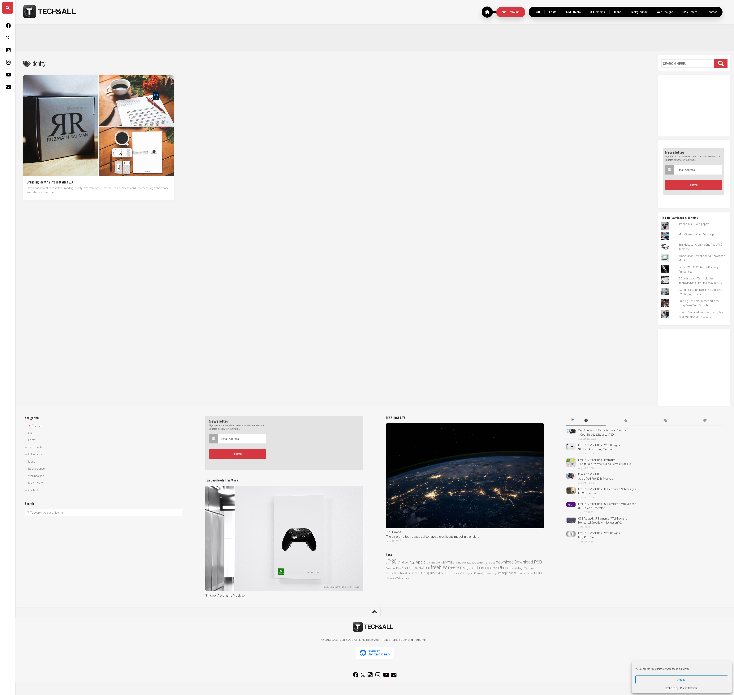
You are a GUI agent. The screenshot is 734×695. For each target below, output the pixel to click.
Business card (469, 562)
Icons (617, 12)
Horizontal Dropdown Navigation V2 (600, 522)
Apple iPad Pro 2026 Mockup (595, 478)
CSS (493, 562)
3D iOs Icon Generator (591, 508)
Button (480, 563)
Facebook (391, 568)
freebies (439, 567)
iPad (494, 568)
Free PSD (455, 568)
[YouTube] (7, 74)
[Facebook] (7, 25)
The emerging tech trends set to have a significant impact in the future (432, 536)
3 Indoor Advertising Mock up (225, 595)
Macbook (529, 568)
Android (403, 562)
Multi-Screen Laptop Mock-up (696, 234)
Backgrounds (639, 12)
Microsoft (391, 573)
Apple (421, 562)
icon (474, 568)
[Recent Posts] (586, 421)
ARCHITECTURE (434, 563)
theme (529, 573)
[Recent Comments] (665, 421)
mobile (400, 573)
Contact (712, 12)
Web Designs (665, 12)
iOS (488, 568)
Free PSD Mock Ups (590, 445)
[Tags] (704, 421)
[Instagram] (7, 62)
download (505, 562)
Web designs (402, 578)
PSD (537, 12)
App (412, 562)
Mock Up (409, 573)
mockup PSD (440, 573)
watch (393, 578)
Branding (455, 562)
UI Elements (597, 12)
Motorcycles (467, 573)
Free (398, 568)
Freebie (408, 567)
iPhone (503, 568)
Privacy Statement (689, 688)
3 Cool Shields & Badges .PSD (596, 434)
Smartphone (505, 573)
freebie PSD (422, 568)
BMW (446, 562)
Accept (681, 679)
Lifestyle (514, 568)
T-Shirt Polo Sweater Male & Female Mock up (605, 463)
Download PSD (528, 562)
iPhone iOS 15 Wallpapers (694, 224)
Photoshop (480, 573)
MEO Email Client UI (589, 493)
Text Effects (573, 12)
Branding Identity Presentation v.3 (50, 181)
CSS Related (585, 518)
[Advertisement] (375, 37)
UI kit (539, 573)
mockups (454, 573)
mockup (423, 572)
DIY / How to (689, 12)
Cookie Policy (671, 688)
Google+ (467, 568)
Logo (520, 568)
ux (387, 578)
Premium (514, 12)
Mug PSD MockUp (589, 537)
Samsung (491, 573)
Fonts (552, 12)
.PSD (392, 561)
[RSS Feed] (7, 50)
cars (487, 562)
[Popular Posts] (625, 421)
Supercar (519, 573)
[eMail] (7, 86)
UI (534, 573)
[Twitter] (7, 37)
